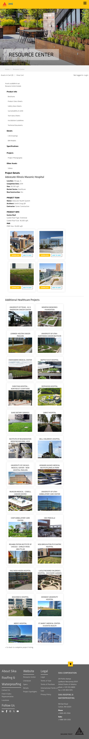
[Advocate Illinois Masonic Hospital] (22, 242)
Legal (43, 677)
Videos (10, 168)
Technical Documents (15, 125)
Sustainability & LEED (15, 111)
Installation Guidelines (16, 120)
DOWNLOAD (15, 255)
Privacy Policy (46, 694)
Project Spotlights (30, 692)
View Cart (20, 75)
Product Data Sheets (15, 101)
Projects (10, 153)
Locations (5, 700)
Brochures (11, 97)
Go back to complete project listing (20, 647)
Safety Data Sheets (15, 106)
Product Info (12, 91)
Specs (25, 684)
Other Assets (12, 163)
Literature (27, 681)
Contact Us (6, 690)
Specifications (12, 146)
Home (7, 69)
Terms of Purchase (48, 684)
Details (9, 131)
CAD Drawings (13, 136)
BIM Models (12, 141)
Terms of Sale (46, 681)
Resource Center (29, 677)
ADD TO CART (27, 255)
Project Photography (15, 158)
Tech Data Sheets (14, 116)
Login (86, 75)
